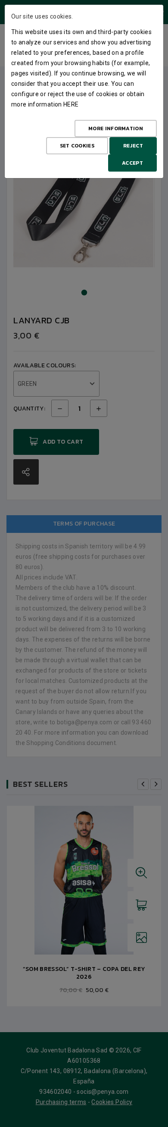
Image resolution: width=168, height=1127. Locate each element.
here (70, 104)
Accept (132, 163)
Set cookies (77, 146)
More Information (115, 128)
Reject (133, 146)
